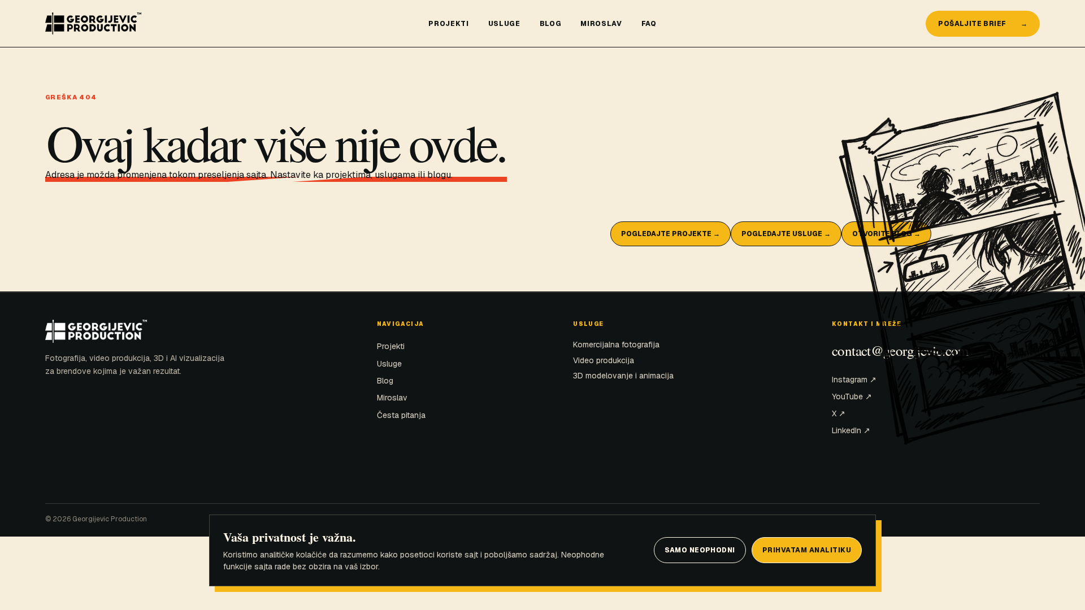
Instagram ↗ (854, 379)
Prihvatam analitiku (806, 550)
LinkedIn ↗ (851, 430)
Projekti (448, 23)
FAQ (649, 23)
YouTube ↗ (852, 396)
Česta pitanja (401, 415)
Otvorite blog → (886, 233)
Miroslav (601, 23)
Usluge (504, 23)
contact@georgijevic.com (900, 350)
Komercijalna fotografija (616, 344)
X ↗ (838, 413)
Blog (551, 23)
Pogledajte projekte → (670, 233)
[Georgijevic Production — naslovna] (229, 23)
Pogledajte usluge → (786, 233)
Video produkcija (603, 360)
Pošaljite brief (982, 23)
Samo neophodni (700, 550)
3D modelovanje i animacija (623, 376)
